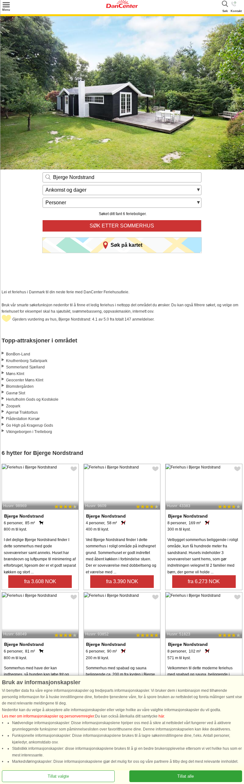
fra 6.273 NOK (204, 581)
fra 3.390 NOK (122, 581)
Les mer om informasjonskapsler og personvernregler (48, 716)
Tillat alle (185, 776)
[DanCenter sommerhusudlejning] (122, 6)
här (161, 716)
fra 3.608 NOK (40, 581)
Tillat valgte (58, 776)
